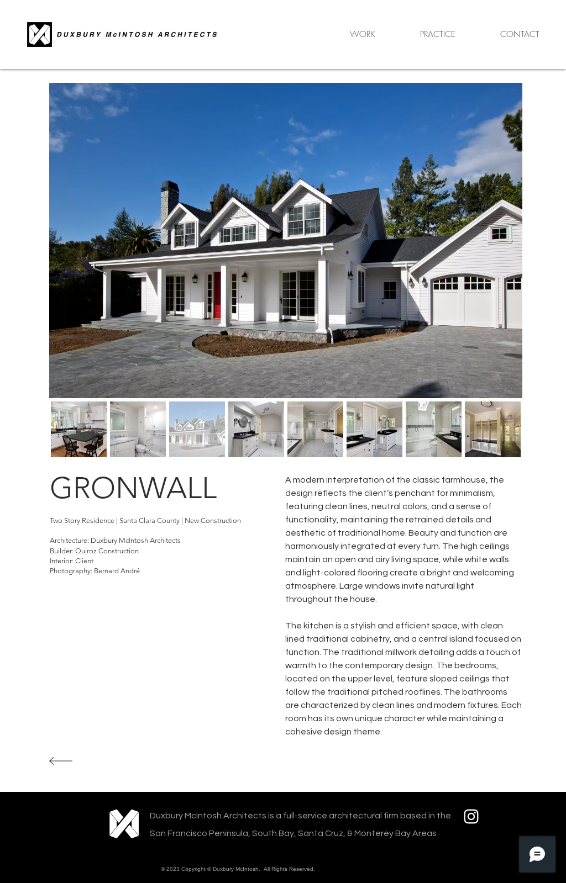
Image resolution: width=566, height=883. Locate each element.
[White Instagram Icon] (471, 816)
